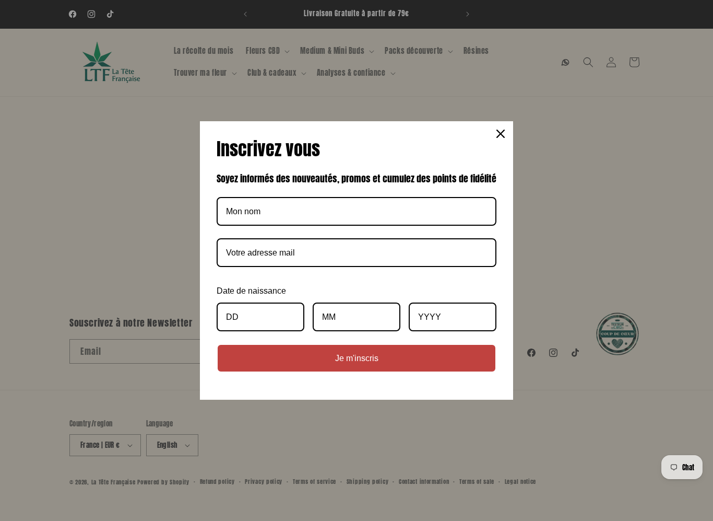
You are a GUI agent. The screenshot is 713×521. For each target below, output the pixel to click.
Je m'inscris (356, 358)
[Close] (500, 133)
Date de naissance (251, 290)
